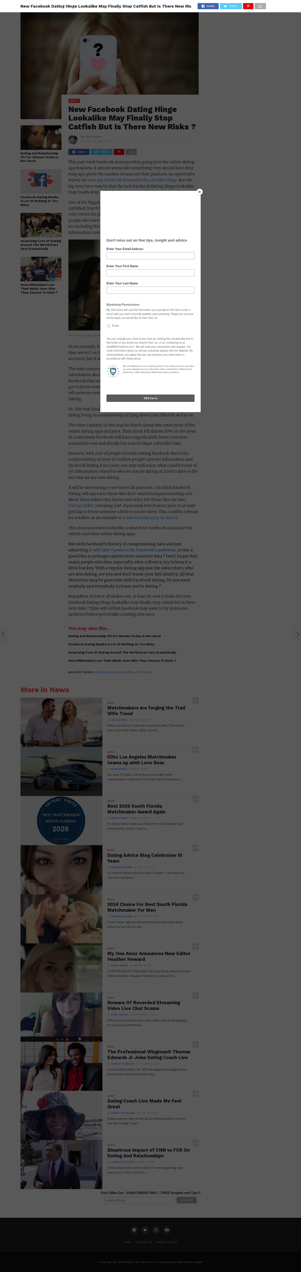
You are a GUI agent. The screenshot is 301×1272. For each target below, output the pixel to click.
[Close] (200, 192)
